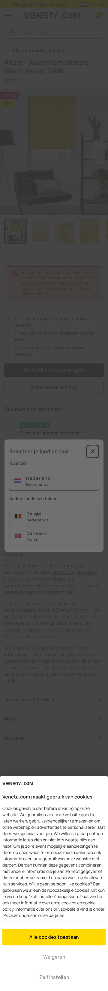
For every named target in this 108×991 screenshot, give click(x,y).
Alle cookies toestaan (54, 937)
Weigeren (54, 957)
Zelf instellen (54, 977)
